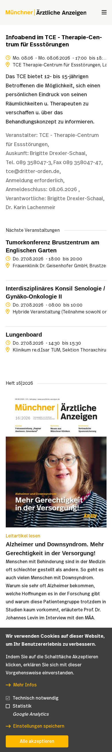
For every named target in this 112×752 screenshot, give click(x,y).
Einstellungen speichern (38, 726)
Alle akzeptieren (37, 741)
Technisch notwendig (36, 698)
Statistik (22, 706)
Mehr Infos (25, 685)
